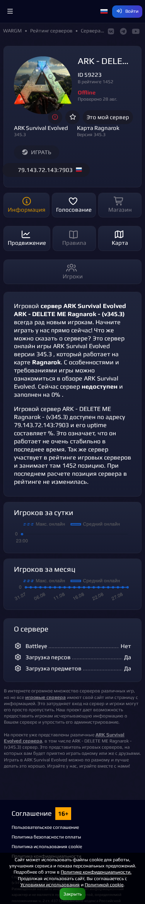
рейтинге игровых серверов (90, 457)
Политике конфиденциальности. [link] (96, 872)
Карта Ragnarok (98, 128)
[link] (45, 697)
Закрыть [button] (72, 894)
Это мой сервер (108, 117)
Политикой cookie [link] (104, 884)
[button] (10, 11)
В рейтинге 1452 (95, 81)
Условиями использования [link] (50, 884)
